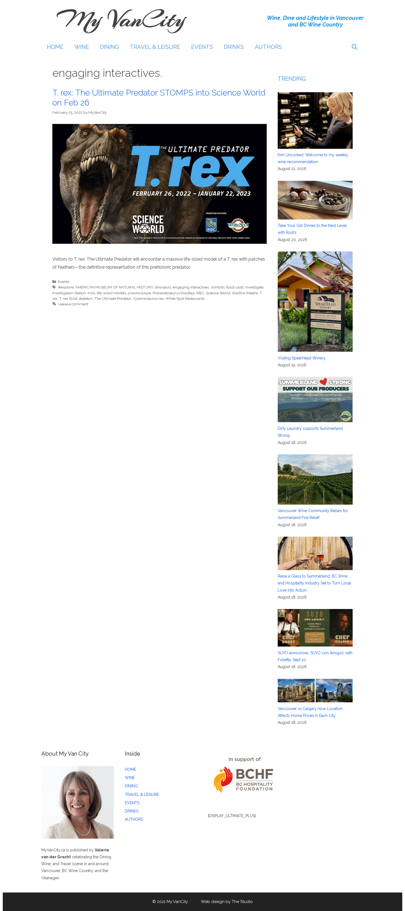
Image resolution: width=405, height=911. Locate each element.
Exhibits (218, 287)
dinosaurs (163, 287)
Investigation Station (69, 293)
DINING (109, 47)
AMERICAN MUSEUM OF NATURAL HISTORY (114, 287)
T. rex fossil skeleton (76, 298)
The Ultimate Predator (112, 298)
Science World (218, 293)
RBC (200, 293)
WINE (81, 47)
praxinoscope (139, 293)
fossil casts (235, 287)
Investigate (254, 287)
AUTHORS (268, 47)
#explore (66, 287)
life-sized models (111, 293)
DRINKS (234, 47)
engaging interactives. (191, 287)
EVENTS (202, 47)
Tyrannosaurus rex (148, 298)
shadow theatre (245, 293)
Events (63, 281)
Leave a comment (73, 304)
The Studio (242, 901)
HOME (55, 47)
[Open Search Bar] (354, 47)
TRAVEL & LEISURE (155, 47)
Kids (91, 293)
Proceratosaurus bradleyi (174, 293)
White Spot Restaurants (185, 298)
